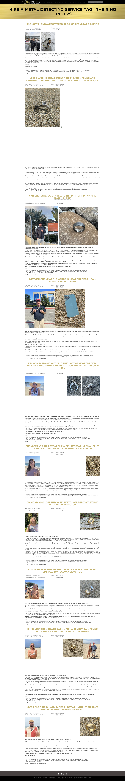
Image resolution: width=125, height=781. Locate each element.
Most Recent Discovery (41, 274)
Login (90, 777)
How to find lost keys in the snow (32, 71)
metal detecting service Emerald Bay (46, 622)
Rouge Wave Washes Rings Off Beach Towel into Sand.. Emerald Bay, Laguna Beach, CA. (62, 570)
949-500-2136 (96, 416)
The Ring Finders (39, 190)
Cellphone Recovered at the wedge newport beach (58, 355)
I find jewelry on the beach (47, 356)
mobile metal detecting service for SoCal (34, 439)
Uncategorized (33, 73)
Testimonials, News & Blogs (54, 777)
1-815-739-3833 (56, 28)
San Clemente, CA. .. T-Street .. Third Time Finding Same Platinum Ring (62, 197)
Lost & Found (32, 190)
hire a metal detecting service (83, 70)
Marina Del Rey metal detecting (61, 699)
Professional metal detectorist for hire (74, 71)
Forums (85, 777)
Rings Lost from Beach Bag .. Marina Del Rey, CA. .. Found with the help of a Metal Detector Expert (62, 630)
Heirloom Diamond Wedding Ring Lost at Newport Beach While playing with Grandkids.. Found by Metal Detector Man (62, 365)
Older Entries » (63, 766)
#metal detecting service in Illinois (52, 70)
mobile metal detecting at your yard (65, 189)
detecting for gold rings (30, 188)
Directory (45, 777)
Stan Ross (37, 84)
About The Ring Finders (67, 777)
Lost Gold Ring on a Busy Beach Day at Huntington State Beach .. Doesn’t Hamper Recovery (62, 708)
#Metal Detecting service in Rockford (69, 70)
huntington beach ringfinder (61, 760)
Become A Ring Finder (78, 777)
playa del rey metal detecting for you (90, 495)
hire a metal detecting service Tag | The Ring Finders (62, 11)
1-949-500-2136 (60, 84)
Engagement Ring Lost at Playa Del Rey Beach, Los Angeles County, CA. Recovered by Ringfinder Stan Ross (62, 447)
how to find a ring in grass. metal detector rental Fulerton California (80, 188)
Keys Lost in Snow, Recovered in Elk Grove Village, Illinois (62, 24)
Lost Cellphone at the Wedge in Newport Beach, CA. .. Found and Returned (62, 280)
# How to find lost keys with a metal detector (35, 70)
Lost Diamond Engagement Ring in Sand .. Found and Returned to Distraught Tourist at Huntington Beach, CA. (62, 79)
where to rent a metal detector (80, 189)
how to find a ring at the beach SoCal (57, 188)
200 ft (64, 428)
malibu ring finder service (31, 189)
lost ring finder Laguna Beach (32, 622)
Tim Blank (37, 28)
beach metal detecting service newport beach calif (36, 270)
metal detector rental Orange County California (47, 189)
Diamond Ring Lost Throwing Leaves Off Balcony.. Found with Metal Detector (62, 503)
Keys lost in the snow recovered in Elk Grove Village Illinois (52, 71)
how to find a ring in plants (60, 561)
